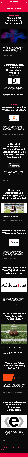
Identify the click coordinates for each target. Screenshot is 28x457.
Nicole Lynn (20, 220)
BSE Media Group (6, 392)
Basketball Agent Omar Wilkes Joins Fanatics (14, 232)
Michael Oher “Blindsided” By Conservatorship (14, 20)
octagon (12, 258)
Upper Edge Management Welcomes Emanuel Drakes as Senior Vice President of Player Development (14, 150)
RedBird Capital (17, 392)
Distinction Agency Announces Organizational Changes (14, 68)
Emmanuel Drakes (6, 180)
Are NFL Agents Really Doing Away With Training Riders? (14, 316)
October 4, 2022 (18, 412)
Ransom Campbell (11, 75)
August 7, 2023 (18, 75)
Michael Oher (6, 55)
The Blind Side (10, 55)
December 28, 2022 (18, 321)
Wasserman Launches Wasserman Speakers (14, 108)
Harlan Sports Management (15, 440)
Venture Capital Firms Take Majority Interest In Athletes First (14, 270)
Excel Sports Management (8, 440)
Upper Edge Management (16, 180)
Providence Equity (11, 392)
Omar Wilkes (15, 258)
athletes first (6, 304)
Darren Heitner (12, 275)
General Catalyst (14, 304)
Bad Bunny (5, 220)
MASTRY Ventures (19, 304)
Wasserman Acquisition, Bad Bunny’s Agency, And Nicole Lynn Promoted (14, 194)
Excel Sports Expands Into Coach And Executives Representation (14, 406)
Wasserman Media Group (7, 221)
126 (18, 447)
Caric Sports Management (11, 220)
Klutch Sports (17, 220)
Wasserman (15, 134)
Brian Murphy (10, 304)
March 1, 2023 (18, 275)
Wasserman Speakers (20, 134)
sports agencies (6, 134)
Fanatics (5, 258)
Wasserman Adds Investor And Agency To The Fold (14, 366)
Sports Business (14, 104)
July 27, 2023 (18, 112)
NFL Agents (11, 180)
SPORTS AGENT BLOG (14, 1)
